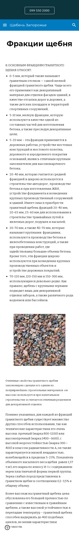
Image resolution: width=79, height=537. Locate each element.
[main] (39, 44)
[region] (39, 9)
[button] (5, 25)
